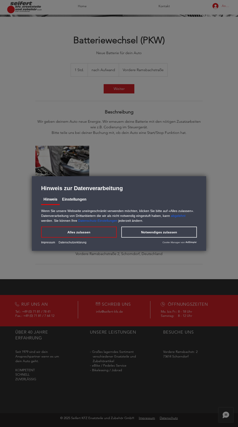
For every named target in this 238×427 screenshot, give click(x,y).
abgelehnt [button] (178, 216)
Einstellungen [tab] (74, 199)
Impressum (48, 242)
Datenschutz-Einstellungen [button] (97, 220)
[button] (79, 232)
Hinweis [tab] (50, 199)
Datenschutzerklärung (72, 242)
